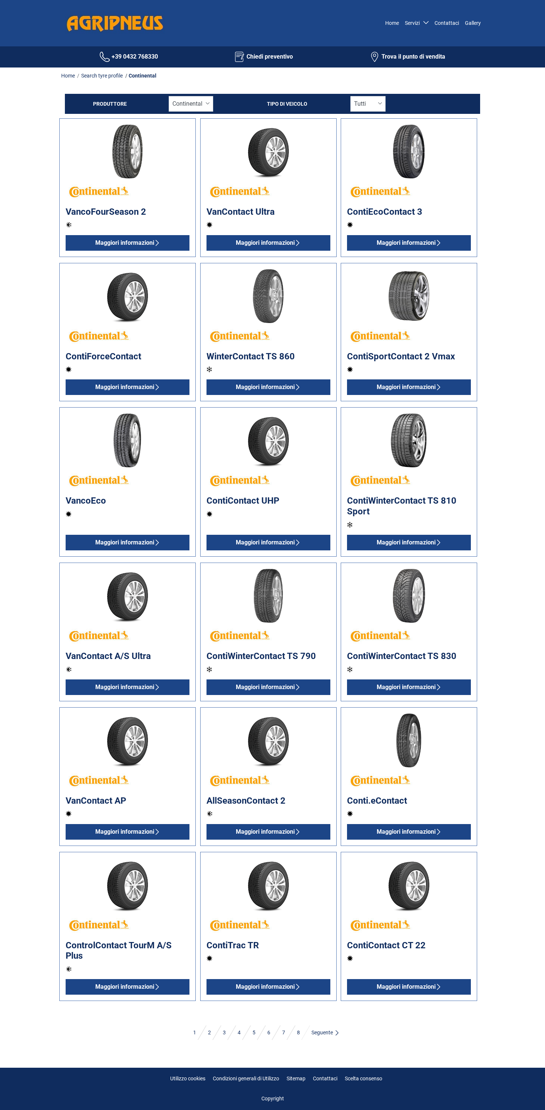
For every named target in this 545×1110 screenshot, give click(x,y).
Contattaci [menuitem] (447, 23)
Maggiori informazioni (124, 242)
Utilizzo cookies (187, 1078)
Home (68, 76)
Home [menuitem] (392, 23)
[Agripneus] (113, 23)
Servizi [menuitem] (413, 23)
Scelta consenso (363, 1078)
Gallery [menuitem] (473, 23)
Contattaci (325, 1078)
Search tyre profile (102, 76)
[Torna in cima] (525, 1094)
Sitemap (296, 1078)
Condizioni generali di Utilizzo (246, 1078)
